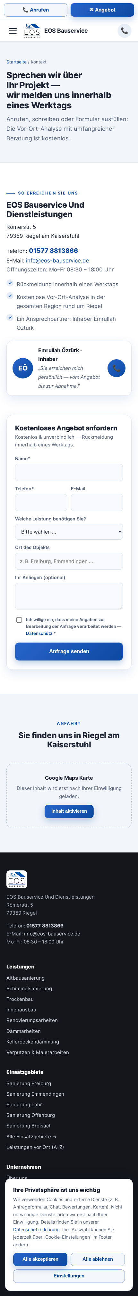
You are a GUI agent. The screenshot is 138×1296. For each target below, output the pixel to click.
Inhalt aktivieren (69, 811)
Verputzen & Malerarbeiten (37, 1052)
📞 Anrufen (35, 10)
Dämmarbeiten (23, 1031)
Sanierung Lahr (24, 1104)
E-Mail (78, 488)
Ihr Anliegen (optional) (40, 577)
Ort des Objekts (32, 547)
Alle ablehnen (97, 1259)
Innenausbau (21, 1010)
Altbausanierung (25, 978)
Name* (22, 458)
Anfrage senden (69, 651)
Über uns (16, 1178)
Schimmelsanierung (29, 988)
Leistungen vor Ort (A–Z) (35, 1147)
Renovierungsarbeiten (32, 1020)
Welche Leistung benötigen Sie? (50, 518)
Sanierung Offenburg (30, 1115)
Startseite (16, 61)
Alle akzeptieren (40, 1259)
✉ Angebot (103, 10)
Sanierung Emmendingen (35, 1094)
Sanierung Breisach (29, 1126)
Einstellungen (69, 1275)
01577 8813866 (124, 31)
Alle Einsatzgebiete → (31, 1137)
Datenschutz (39, 633)
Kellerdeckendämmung (32, 1042)
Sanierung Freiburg (28, 1083)
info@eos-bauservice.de (57, 260)
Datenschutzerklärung (36, 1229)
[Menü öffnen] (12, 31)
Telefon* (24, 488)
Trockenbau (20, 999)
